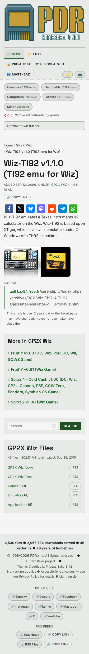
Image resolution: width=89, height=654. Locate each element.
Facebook (68, 596)
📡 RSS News (29, 634)
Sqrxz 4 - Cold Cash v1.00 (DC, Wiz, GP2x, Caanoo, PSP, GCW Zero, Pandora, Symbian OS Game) (42, 385)
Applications (17, 505)
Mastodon (69, 606)
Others (58, 97)
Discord (43, 596)
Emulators (15, 495)
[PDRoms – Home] (44, 23)
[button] (9, 208)
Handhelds (61, 87)
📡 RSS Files (29, 644)
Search (70, 426)
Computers (22, 97)
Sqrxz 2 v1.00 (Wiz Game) (34, 402)
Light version (69, 576)
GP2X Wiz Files (20, 477)
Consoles (21, 87)
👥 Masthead (18, 74)
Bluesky (19, 596)
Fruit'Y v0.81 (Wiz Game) (33, 369)
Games (13, 486)
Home (8, 145)
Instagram (20, 606)
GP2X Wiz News (20, 467)
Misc (18, 107)
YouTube (51, 616)
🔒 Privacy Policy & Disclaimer (35, 64)
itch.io (44, 606)
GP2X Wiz (24, 145)
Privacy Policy (29, 576)
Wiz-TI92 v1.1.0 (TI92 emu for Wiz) (41, 168)
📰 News (14, 54)
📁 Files (35, 54)
